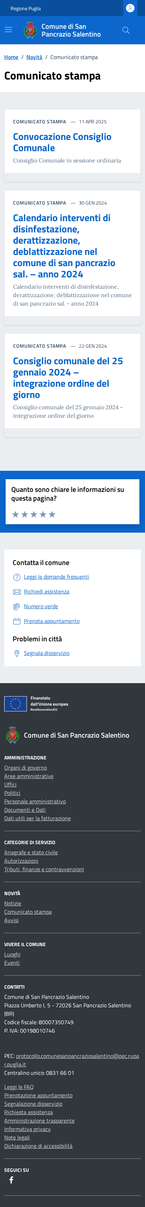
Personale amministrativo (35, 801)
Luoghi (12, 954)
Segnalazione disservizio (33, 1103)
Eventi (12, 962)
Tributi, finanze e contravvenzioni (44, 869)
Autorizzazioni (21, 860)
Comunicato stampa (28, 911)
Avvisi (11, 920)
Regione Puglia (26, 8)
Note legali (17, 1137)
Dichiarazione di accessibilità (38, 1146)
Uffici (10, 784)
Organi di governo (25, 767)
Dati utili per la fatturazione (37, 818)
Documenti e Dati (25, 809)
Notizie (12, 903)
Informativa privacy (27, 1129)
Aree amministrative (28, 776)
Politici (12, 793)
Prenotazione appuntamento (38, 1095)
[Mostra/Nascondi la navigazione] (8, 29)
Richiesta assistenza (28, 1112)
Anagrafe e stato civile (31, 852)
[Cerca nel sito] (126, 30)
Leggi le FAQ (19, 1087)
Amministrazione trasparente (39, 1120)
